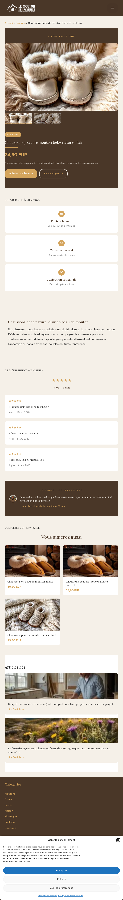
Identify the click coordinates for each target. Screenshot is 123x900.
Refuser (61, 879)
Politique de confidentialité (70, 895)
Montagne (11, 816)
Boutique (10, 828)
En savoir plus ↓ (53, 173)
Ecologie (10, 822)
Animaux (10, 799)
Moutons (10, 793)
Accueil (9, 23)
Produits (21, 23)
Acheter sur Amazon (21, 173)
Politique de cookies (47, 895)
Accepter (61, 870)
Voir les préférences (61, 888)
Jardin (8, 805)
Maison (9, 810)
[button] (118, 840)
